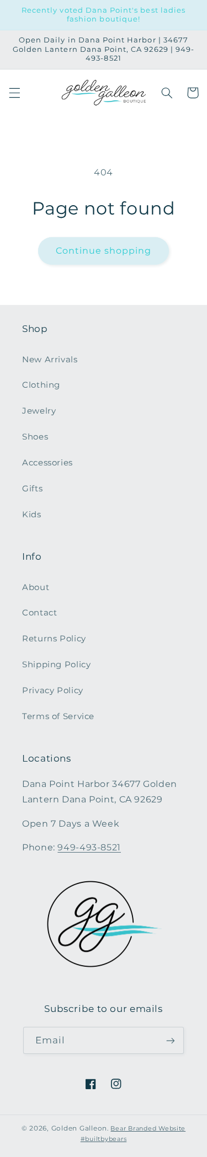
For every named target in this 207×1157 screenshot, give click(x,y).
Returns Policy (54, 639)
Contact (39, 613)
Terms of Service (58, 716)
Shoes (35, 437)
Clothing (41, 385)
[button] (14, 92)
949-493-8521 (89, 847)
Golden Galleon (79, 1128)
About (35, 587)
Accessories (47, 463)
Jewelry (39, 411)
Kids (31, 514)
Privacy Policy (52, 690)
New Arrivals (50, 360)
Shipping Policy (56, 664)
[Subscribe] (170, 1040)
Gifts (32, 489)
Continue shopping (104, 250)
